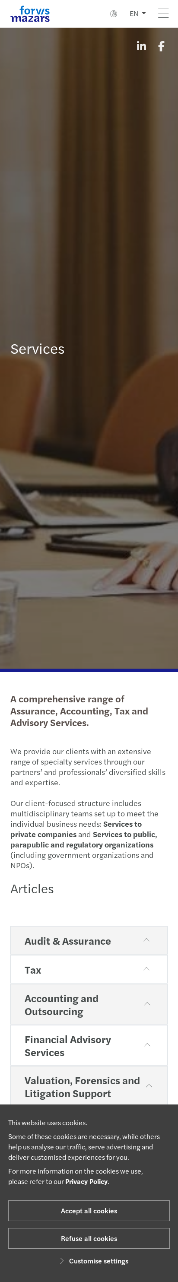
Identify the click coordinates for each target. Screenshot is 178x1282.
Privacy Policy (86, 1181)
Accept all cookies (89, 1210)
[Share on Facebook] (161, 46)
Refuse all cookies (89, 1238)
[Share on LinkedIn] (141, 46)
